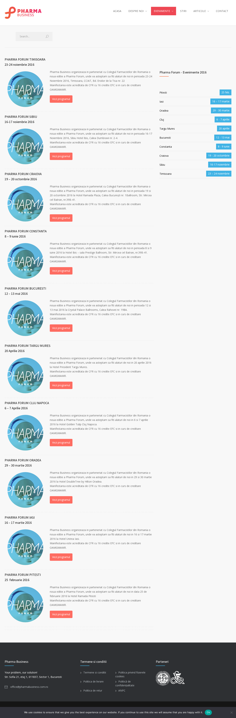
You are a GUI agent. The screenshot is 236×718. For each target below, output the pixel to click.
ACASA (117, 11)
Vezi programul (61, 99)
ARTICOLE (199, 11)
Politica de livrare (93, 681)
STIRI (183, 11)
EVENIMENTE (162, 11)
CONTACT (222, 11)
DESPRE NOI (136, 11)
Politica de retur (92, 690)
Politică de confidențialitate (124, 683)
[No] (231, 712)
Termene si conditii (94, 672)
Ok (208, 712)
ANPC (121, 690)
